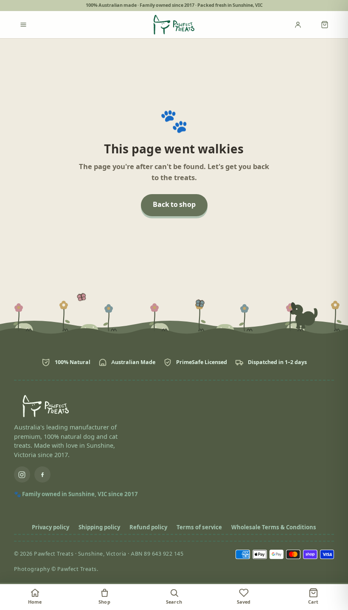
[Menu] (23, 24)
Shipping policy (99, 527)
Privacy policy (50, 527)
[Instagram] (22, 474)
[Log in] (303, 24)
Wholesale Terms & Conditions (273, 527)
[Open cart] (324, 24)
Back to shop (174, 205)
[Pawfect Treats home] (174, 24)
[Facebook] (42, 474)
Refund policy (148, 527)
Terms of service (199, 527)
